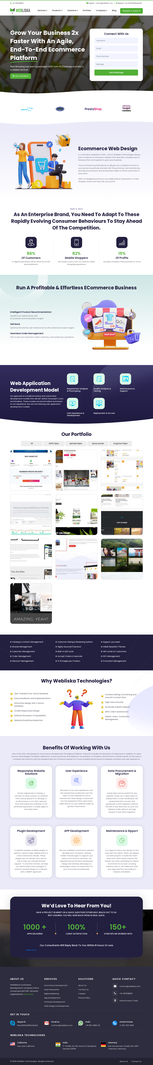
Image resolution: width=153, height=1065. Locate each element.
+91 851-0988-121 (92, 1025)
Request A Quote (131, 10)
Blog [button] (114, 10)
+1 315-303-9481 (127, 1025)
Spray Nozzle (98, 443)
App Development (52, 998)
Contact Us (83, 989)
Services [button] (42, 10)
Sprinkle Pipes (76, 443)
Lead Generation (51, 989)
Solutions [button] (72, 10)
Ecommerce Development (56, 985)
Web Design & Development (56, 1006)
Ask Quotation (22, 76)
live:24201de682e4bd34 (133, 3)
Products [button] (56, 10)
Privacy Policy (84, 998)
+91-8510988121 (18, 3)
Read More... (29, 994)
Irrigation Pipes (120, 443)
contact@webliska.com (104, 3)
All (32, 443)
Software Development (54, 1002)
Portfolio (87, 10)
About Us (82, 985)
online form (31, 950)
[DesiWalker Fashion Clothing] (31, 470)
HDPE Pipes (54, 443)
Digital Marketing (51, 993)
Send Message (116, 72)
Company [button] (101, 10)
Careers (81, 993)
